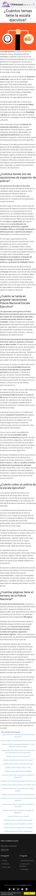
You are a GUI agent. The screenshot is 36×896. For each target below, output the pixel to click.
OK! (29, 893)
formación (24, 869)
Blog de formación (27, 861)
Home (4, 861)
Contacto (5, 864)
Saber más (5, 850)
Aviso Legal (6, 867)
